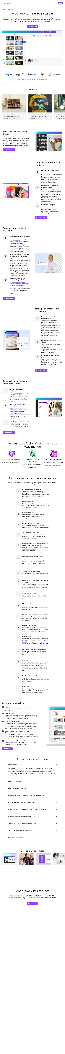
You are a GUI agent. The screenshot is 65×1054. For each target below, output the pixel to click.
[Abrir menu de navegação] (2, 3)
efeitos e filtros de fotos (20, 408)
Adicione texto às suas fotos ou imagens (32, 534)
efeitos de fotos (27, 607)
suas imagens (18, 393)
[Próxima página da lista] (62, 107)
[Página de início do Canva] (8, 3)
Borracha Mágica (21, 246)
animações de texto (15, 414)
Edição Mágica (16, 240)
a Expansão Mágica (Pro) (18, 282)
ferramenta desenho (32, 663)
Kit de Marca (23, 428)
